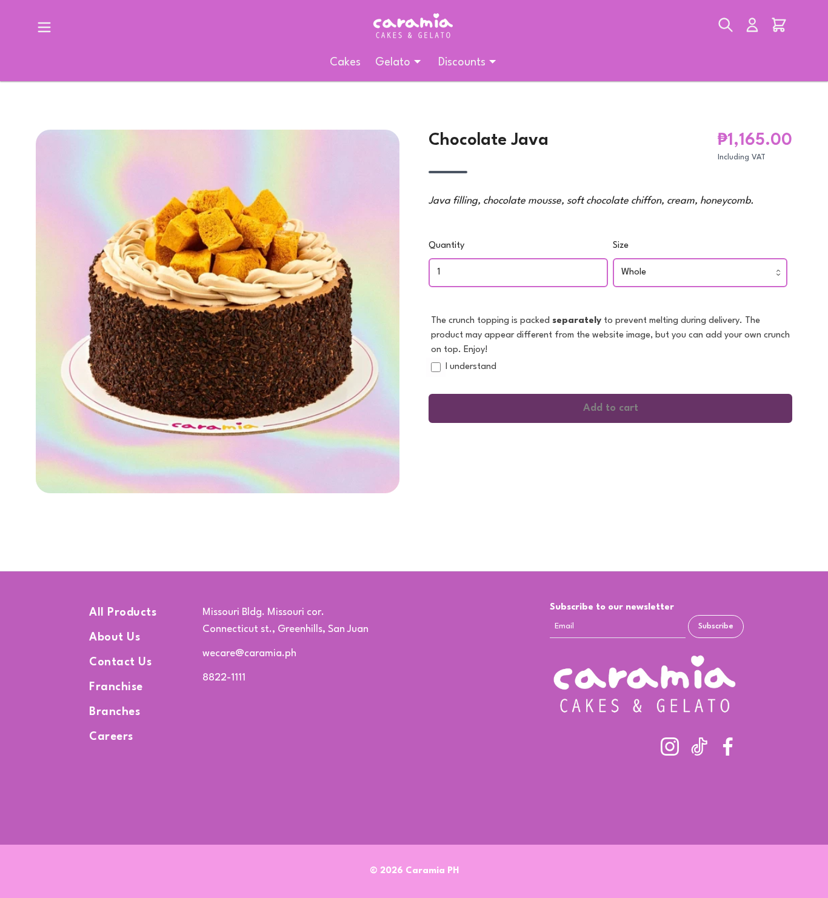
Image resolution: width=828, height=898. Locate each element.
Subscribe (715, 626)
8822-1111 (223, 678)
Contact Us (120, 662)
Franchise (116, 687)
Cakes (345, 62)
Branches (114, 712)
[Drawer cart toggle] (779, 27)
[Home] (414, 27)
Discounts (462, 62)
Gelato (392, 62)
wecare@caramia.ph (249, 653)
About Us (114, 637)
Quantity (446, 245)
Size (621, 245)
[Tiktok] (699, 746)
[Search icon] (725, 27)
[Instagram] (670, 746)
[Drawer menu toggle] (44, 27)
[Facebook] (728, 746)
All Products (122, 612)
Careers (111, 736)
